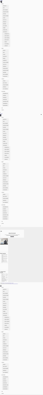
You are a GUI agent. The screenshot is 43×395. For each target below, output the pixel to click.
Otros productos (5, 145)
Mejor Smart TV (4, 97)
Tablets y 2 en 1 (4, 64)
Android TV (4, 50)
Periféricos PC (6, 159)
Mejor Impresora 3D (5, 103)
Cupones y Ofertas (5, 143)
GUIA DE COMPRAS (3, 91)
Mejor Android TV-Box (5, 93)
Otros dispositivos (5, 76)
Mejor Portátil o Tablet (5, 101)
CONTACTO (3, 223)
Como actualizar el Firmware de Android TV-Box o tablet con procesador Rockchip (5, 276)
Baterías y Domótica (7, 149)
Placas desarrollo (7, 157)
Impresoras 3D (4, 66)
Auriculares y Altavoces (5, 70)
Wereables (6, 155)
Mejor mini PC (4, 95)
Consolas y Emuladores (5, 198)
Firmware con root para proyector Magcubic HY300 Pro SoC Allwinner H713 (4, 260)
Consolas (4, 54)
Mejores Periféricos (5, 105)
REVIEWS (2, 48)
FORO (2, 221)
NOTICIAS (2, 117)
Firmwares (4, 141)
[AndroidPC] (1, 0)
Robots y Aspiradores (7, 151)
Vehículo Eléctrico (7, 153)
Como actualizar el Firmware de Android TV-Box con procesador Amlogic (5, 274)
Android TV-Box (4, 119)
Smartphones (4, 72)
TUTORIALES (3, 192)
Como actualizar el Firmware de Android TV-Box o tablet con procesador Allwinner (5, 277)
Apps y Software (5, 139)
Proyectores (4, 127)
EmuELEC (5, 279)
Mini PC (4, 52)
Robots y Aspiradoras (5, 74)
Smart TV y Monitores (5, 123)
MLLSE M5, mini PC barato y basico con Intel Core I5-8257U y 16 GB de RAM (4, 262)
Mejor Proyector (5, 99)
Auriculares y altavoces (5, 125)
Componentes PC (5, 60)
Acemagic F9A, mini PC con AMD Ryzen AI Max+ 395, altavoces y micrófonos (4, 255)
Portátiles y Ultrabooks (5, 62)
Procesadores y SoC (7, 147)
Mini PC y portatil (5, 196)
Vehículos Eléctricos (5, 68)
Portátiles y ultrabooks (5, 129)
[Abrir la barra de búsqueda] (0, 112)
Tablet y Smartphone (5, 202)
